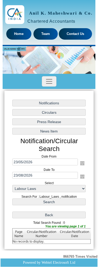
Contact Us (75, 34)
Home (19, 34)
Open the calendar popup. (82, 163)
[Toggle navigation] (49, 81)
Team (45, 34)
